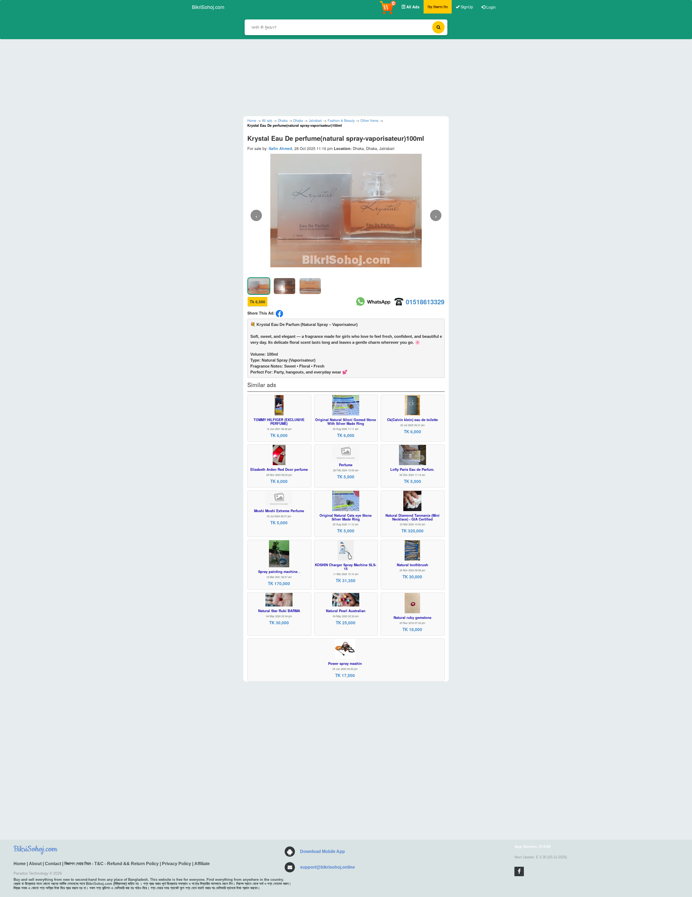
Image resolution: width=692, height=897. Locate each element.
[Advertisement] (342, 77)
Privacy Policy (176, 863)
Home (20, 863)
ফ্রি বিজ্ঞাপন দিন (438, 6)
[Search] (438, 27)
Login (490, 7)
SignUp (466, 6)
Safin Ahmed (280, 148)
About (35, 863)
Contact (53, 863)
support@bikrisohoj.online (327, 867)
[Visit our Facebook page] (519, 871)
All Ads (412, 6)
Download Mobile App (322, 851)
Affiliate (202, 863)
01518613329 (425, 301)
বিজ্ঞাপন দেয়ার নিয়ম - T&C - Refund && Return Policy (111, 863)
